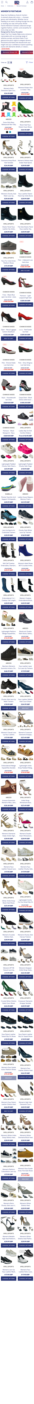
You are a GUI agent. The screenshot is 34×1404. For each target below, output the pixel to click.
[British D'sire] (17, 2)
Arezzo (9, 119)
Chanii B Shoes (25, 257)
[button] (32, 2)
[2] (11, 62)
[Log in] (27, 2)
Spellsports (8, 85)
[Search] (6, 2)
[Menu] (2, 2)
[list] (8, 62)
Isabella (8, 494)
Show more (6, 49)
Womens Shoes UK (10, 52)
